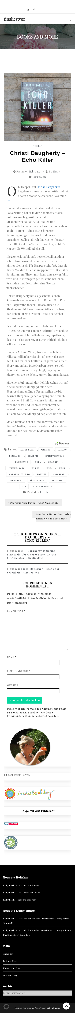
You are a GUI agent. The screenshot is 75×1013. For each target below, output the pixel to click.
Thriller (37, 146)
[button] (6, 1006)
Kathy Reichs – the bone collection (19, 899)
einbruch (15, 456)
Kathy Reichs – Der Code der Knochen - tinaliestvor (28, 918)
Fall (38, 462)
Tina (55, 171)
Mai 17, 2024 (35, 171)
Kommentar (16, 610)
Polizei (41, 474)
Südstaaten (37, 480)
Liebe (62, 468)
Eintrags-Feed (10, 960)
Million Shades (53, 1007)
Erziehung (21, 462)
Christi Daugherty (48, 187)
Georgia (11, 200)
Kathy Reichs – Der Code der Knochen (21, 885)
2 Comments (39, 177)
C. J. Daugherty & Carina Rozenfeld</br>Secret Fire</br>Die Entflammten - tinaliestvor (31, 554)
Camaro (62, 450)
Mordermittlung (19, 474)
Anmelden (8, 953)
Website (12, 685)
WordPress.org (10, 975)
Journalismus (16, 468)
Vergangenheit (42, 486)
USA (24, 486)
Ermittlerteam (55, 456)
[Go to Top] (66, 1006)
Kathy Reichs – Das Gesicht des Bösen (21, 892)
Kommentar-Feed (12, 968)
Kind (49, 468)
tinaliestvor (14, 19)
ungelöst (58, 480)
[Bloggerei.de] (11, 823)
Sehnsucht (16, 480)
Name (11, 656)
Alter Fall (27, 450)
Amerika (46, 450)
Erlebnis (33, 456)
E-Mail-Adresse (19, 670)
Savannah (59, 474)
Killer (35, 468)
